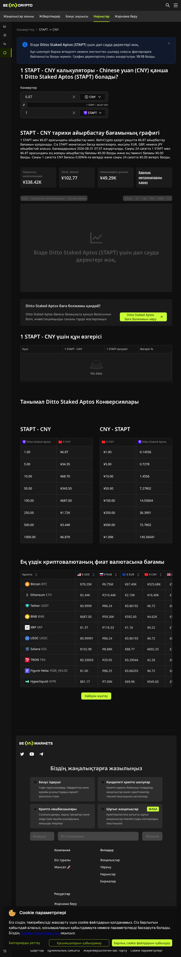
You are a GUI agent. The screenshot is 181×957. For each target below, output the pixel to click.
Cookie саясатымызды (40, 933)
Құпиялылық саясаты (63, 950)
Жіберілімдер (49, 16)
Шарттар (37, 950)
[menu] (5, 39)
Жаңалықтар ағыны (19, 16)
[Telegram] (41, 754)
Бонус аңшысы (77, 16)
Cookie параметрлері (146, 950)
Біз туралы (62, 860)
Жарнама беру (126, 16)
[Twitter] (22, 754)
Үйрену (105, 867)
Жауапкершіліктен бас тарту (105, 950)
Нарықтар (101, 16)
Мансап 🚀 (62, 867)
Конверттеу (25, 29)
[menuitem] (5, 26)
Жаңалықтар (110, 860)
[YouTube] (31, 754)
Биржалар (108, 881)
